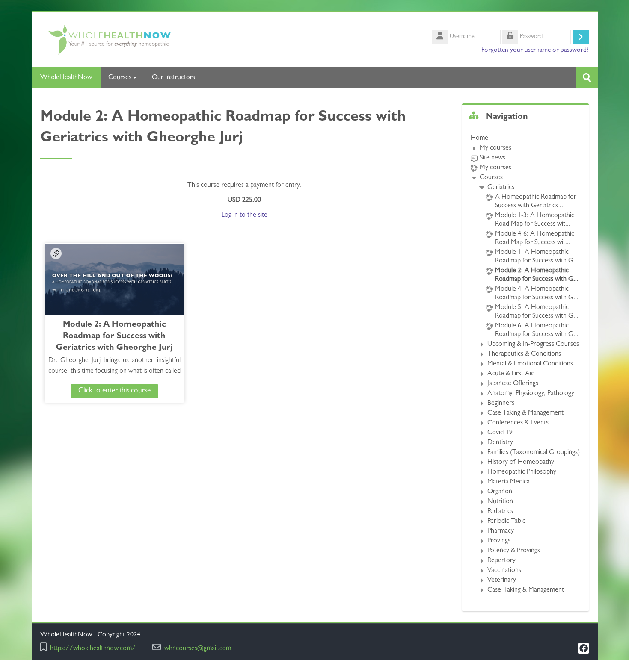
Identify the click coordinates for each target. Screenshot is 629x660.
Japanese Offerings (512, 383)
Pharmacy (500, 531)
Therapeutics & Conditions (524, 354)
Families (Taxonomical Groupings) (533, 452)
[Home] (174, 40)
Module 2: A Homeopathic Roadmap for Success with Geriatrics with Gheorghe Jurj (114, 336)
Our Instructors (173, 77)
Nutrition (500, 501)
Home (479, 138)
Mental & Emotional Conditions (530, 364)
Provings (498, 541)
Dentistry (500, 442)
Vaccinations (504, 570)
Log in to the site (244, 215)
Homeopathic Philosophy (521, 472)
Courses (119, 77)
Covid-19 (500, 433)
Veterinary (501, 580)
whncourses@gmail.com (197, 649)
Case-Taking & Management (525, 590)
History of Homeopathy (520, 462)
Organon (499, 492)
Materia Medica (508, 482)
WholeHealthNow (66, 77)
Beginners (500, 403)
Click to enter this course (114, 391)
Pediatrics (500, 511)
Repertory (501, 560)
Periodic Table (506, 521)
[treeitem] (525, 364)
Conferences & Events (518, 423)
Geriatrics (500, 187)
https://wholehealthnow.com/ (93, 649)
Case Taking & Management (525, 413)
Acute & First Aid (510, 374)
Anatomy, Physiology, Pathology (530, 393)
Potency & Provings (513, 551)
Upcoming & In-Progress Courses (533, 344)
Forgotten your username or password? (535, 50)
